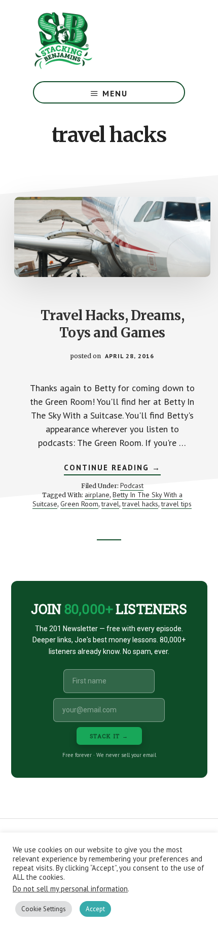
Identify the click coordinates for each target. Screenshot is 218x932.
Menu (115, 93)
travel (110, 503)
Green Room (79, 503)
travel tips (176, 503)
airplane (97, 494)
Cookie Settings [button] (43, 909)
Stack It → (109, 736)
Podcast (131, 485)
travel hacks (140, 503)
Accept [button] (95, 909)
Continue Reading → (112, 468)
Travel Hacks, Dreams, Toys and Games (113, 324)
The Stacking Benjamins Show (96, 40)
